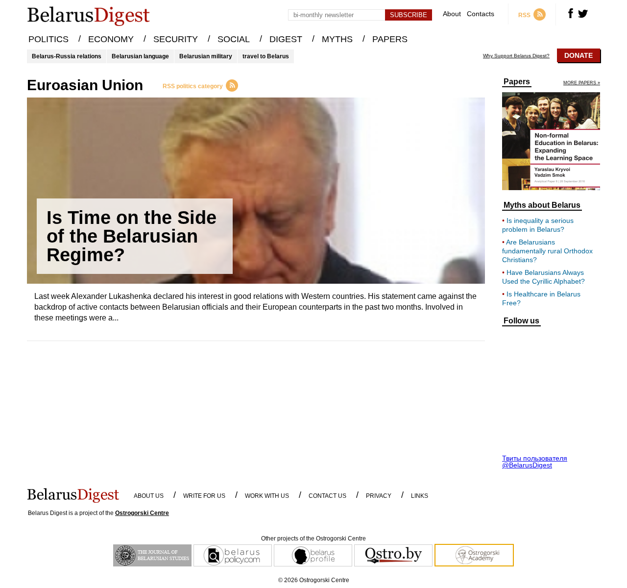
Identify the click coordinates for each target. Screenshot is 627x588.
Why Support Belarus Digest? (516, 55)
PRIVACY (378, 495)
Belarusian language (140, 56)
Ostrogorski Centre (142, 513)
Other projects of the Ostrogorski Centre (313, 538)
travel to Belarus (265, 56)
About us (149, 495)
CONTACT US (327, 495)
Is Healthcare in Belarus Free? (541, 298)
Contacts (480, 14)
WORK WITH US (267, 495)
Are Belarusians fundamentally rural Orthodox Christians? (547, 251)
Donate (578, 55)
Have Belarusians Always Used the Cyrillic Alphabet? (543, 277)
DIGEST (285, 39)
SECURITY (175, 39)
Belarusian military (205, 56)
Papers (517, 82)
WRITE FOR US (204, 495)
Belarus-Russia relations (66, 56)
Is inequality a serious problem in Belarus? (538, 225)
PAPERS (390, 39)
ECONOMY (111, 39)
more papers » (581, 83)
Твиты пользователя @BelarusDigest (534, 461)
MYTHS (337, 39)
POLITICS (48, 39)
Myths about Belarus (542, 205)
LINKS (419, 495)
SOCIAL (233, 39)
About (452, 14)
